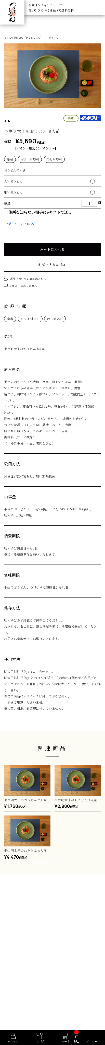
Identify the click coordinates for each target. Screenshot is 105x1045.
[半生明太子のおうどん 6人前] (27, 831)
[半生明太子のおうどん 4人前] (78, 780)
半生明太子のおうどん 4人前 (76, 800)
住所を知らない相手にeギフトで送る (39, 212)
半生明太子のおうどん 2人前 (25, 800)
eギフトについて (21, 223)
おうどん (53, 37)
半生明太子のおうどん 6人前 (25, 850)
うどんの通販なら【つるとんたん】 (23, 37)
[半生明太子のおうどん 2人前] (27, 780)
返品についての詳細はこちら (28, 279)
